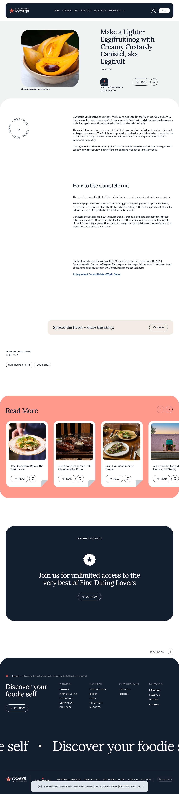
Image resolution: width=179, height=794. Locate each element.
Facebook (154, 695)
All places (65, 707)
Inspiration (115, 10)
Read (22, 478)
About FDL (124, 689)
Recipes (93, 694)
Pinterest (154, 704)
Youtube (153, 699)
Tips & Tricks (96, 703)
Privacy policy (92, 779)
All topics (95, 707)
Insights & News (98, 689)
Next (169, 409)
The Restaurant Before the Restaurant (27, 467)
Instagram (155, 690)
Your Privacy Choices (113, 779)
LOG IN (136, 786)
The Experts (100, 10)
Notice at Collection (139, 779)
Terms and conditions (69, 779)
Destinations (67, 703)
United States (167, 779)
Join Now (91, 596)
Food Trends (42, 365)
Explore (15, 676)
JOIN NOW (124, 786)
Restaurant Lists (82, 10)
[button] (153, 10)
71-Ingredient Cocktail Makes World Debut (97, 274)
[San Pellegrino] (43, 780)
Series (93, 698)
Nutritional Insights (19, 365)
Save (143, 82)
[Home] (19, 9)
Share (160, 327)
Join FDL (123, 694)
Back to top (157, 651)
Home (57, 10)
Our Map (66, 10)
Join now (19, 708)
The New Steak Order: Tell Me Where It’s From (74, 467)
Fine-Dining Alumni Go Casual (120, 467)
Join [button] (164, 10)
